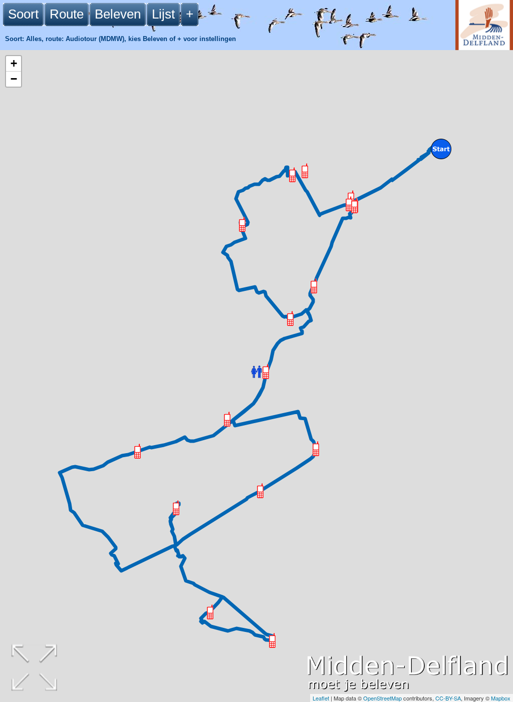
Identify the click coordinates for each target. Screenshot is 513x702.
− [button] (14, 79)
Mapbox (500, 698)
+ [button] (14, 63)
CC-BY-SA (448, 698)
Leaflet (321, 698)
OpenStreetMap (382, 698)
